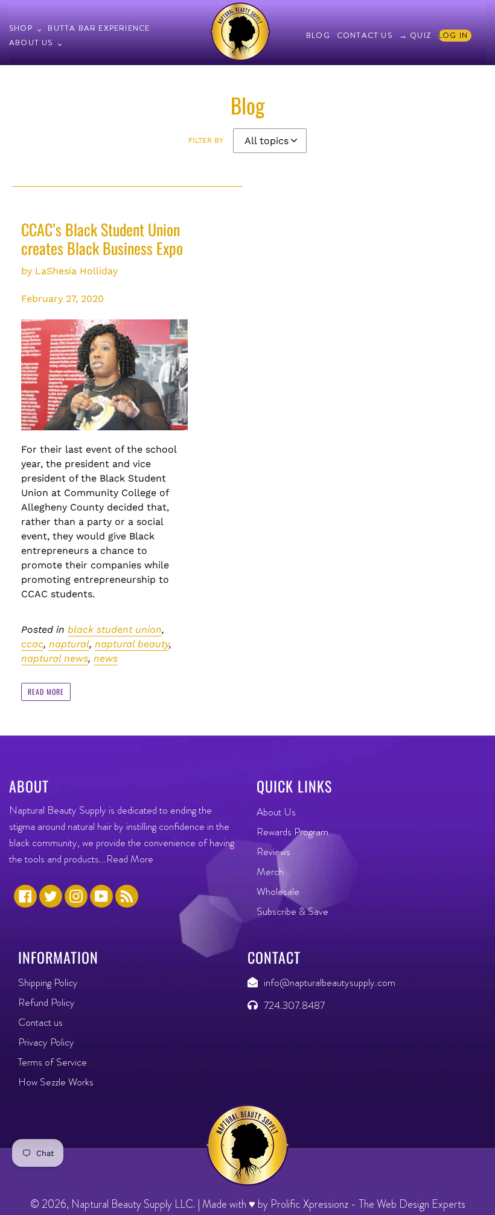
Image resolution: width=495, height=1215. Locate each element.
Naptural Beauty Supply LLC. (133, 1204)
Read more (46, 691)
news (106, 658)
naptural (69, 644)
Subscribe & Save (292, 911)
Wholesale (278, 891)
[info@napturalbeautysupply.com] (256, 982)
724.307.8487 (294, 1005)
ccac (32, 644)
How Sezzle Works (56, 1082)
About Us (276, 812)
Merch (270, 871)
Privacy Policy (46, 1042)
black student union (115, 629)
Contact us (40, 1022)
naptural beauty (132, 644)
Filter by (205, 140)
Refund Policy (46, 1002)
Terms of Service (52, 1062)
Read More (129, 859)
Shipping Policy (48, 982)
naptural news (54, 658)
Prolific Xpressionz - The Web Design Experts (367, 1204)
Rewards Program (292, 831)
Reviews (273, 851)
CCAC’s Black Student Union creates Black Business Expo (102, 239)
